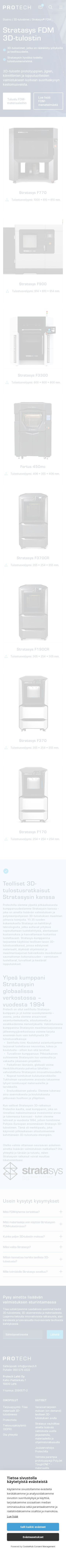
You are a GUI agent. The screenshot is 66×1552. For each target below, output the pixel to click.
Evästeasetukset (33, 1537)
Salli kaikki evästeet (33, 1527)
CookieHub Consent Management (39, 1546)
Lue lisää (12, 1516)
